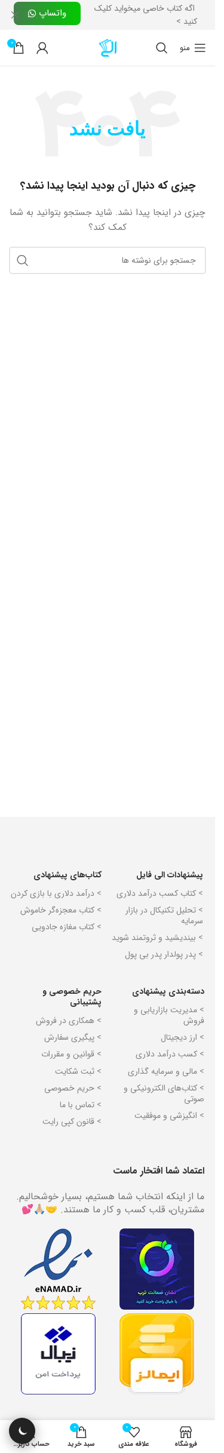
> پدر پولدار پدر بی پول (164, 954)
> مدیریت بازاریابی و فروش (169, 1015)
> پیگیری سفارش (73, 1037)
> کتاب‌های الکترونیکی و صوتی (164, 1093)
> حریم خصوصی (73, 1088)
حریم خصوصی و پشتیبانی (72, 997)
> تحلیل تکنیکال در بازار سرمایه (164, 915)
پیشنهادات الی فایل (169, 874)
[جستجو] (162, 48)
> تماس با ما (81, 1104)
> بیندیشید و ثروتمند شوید (157, 937)
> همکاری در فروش (69, 1020)
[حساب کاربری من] (42, 48)
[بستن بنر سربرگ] (15, 15)
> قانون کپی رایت (72, 1121)
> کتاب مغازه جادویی (67, 926)
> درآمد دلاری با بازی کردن (56, 893)
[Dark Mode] (22, 1431)
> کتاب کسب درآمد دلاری (159, 893)
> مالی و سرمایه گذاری (166, 1071)
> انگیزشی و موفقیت (169, 1115)
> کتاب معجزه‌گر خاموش (61, 910)
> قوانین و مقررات (71, 1054)
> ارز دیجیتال (182, 1037)
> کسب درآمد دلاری (170, 1054)
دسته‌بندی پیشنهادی (168, 991)
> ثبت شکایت (78, 1071)
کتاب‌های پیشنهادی (67, 874)
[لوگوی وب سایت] (107, 47)
